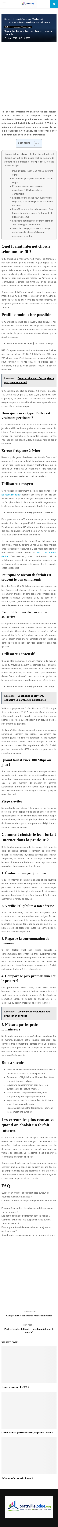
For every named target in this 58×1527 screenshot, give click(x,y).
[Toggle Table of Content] (35, 143)
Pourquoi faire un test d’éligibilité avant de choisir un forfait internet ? (27, 1210)
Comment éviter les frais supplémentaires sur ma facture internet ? (26, 1221)
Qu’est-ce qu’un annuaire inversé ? (17, 1478)
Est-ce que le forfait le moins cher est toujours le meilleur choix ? (26, 1229)
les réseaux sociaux (11, 494)
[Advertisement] (29, 77)
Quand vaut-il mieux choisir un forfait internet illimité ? (28, 1235)
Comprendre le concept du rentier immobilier (29, 1315)
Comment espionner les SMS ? (15, 1387)
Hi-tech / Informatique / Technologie (18, 27)
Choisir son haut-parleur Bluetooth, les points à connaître (27, 1432)
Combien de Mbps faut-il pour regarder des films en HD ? (28, 1202)
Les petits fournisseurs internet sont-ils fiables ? (25, 1215)
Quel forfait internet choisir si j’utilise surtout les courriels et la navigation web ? (25, 1194)
